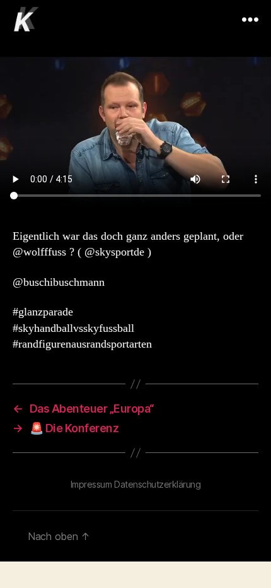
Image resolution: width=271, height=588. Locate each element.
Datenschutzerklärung (157, 484)
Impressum (91, 484)
